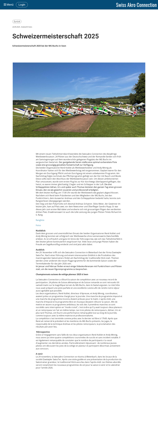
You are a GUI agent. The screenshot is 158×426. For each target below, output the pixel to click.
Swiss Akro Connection (136, 4)
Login (22, 4)
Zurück (17, 21)
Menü (9, 4)
